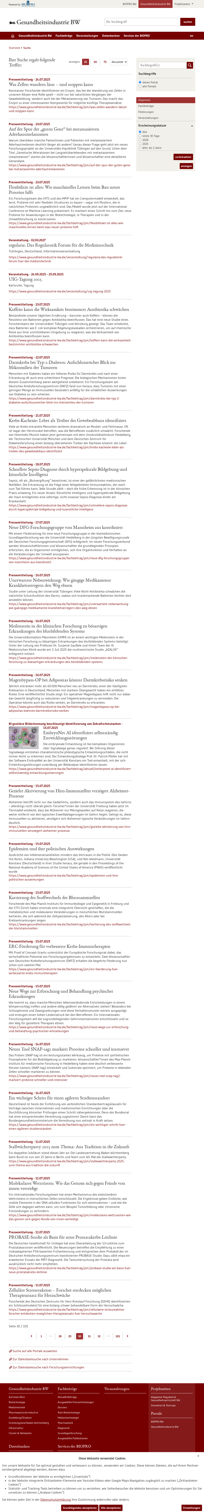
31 (89, 1336)
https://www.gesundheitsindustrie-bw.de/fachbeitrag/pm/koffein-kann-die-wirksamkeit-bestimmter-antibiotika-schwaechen (70, 342)
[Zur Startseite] (45, 21)
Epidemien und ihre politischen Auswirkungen (51, 849)
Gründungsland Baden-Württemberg (29, 1422)
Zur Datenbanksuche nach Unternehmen (41, 1359)
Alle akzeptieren (111, 1508)
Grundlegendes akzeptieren (80, 1508)
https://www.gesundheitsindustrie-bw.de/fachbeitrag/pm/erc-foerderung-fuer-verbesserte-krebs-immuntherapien (64, 971)
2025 (145, 144)
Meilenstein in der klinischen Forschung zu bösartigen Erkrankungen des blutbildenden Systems (58, 629)
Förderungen (146, 112)
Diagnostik (64, 1427)
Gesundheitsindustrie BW (155, 4)
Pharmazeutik (65, 1422)
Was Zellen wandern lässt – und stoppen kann (51, 85)
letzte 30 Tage (151, 136)
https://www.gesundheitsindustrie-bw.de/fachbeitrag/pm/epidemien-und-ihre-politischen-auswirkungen (64, 877)
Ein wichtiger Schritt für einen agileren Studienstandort (59, 1098)
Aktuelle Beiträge (67, 1397)
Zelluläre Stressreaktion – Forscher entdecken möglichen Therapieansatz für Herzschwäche (60, 1293)
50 (96, 62)
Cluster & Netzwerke (20, 1433)
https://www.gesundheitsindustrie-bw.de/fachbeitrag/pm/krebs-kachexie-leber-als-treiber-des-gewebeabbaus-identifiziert (67, 449)
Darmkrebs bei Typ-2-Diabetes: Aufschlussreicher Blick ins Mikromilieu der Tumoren (62, 365)
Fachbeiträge (64, 35)
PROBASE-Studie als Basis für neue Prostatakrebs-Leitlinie (63, 1237)
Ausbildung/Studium (20, 1417)
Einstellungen (191, 1508)
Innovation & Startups (163, 1405)
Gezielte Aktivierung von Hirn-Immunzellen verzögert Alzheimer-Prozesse (69, 794)
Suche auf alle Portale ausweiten (35, 1351)
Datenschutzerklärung (55, 1499)
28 (60, 1336)
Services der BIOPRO (137, 35)
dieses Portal (150, 82)
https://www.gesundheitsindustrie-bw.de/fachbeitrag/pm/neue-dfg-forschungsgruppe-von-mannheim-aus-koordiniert (69, 560)
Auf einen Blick (17, 1397)
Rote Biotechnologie (69, 1412)
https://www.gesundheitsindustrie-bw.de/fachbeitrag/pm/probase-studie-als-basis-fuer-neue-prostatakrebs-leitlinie (70, 1270)
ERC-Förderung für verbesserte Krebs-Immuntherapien (59, 946)
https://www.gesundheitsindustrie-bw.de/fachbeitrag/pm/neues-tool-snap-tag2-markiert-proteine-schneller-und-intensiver (65, 1078)
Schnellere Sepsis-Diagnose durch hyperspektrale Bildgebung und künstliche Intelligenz (68, 472)
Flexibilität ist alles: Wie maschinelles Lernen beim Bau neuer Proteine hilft (64, 190)
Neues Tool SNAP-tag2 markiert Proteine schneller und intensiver (69, 1049)
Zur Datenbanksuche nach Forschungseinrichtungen (48, 1367)
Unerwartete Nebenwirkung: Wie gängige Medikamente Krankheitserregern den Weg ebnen (60, 583)
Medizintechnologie (68, 1417)
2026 (145, 140)
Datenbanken (111, 35)
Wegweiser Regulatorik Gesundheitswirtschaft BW (165, 1398)
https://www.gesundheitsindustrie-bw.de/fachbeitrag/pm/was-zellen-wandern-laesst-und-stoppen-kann (68, 109)
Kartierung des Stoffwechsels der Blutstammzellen (54, 898)
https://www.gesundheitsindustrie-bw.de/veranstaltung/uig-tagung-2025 (60, 291)
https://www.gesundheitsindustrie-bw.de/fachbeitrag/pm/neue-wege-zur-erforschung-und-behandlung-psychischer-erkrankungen (69, 1029)
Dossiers (62, 1407)
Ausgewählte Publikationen (73, 1438)
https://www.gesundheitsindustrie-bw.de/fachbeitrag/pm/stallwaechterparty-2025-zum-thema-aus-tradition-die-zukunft (67, 1163)
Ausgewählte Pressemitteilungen (76, 1402)
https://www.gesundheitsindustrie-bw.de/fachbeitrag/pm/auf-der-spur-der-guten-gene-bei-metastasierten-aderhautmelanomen (70, 167)
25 (86, 62)
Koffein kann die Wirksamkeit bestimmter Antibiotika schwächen (69, 309)
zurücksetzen (183, 157)
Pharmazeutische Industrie (23, 1412)
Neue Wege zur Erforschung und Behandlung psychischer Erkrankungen (61, 994)
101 (118, 1336)
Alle (144, 132)
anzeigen (186, 166)
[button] (190, 125)
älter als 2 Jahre (152, 148)
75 (106, 62)
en (191, 35)
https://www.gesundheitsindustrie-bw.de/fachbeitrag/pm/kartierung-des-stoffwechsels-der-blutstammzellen (70, 926)
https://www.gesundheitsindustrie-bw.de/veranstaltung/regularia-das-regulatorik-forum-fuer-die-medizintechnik (66, 259)
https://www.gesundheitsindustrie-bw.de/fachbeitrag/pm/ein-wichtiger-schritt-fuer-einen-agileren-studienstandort (67, 1127)
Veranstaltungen (87, 35)
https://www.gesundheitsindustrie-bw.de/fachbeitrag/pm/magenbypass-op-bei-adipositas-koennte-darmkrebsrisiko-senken (64, 709)
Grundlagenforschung (70, 1433)
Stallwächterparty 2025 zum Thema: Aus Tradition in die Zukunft (69, 1147)
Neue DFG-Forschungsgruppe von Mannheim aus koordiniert (66, 527)
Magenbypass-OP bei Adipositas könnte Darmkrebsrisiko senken (68, 680)
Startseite (14, 48)
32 (99, 1336)
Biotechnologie (17, 1402)
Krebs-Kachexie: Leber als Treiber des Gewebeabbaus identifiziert (68, 421)
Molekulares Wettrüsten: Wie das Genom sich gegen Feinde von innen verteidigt (67, 1186)
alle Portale (149, 86)
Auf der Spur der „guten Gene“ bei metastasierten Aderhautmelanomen (54, 132)
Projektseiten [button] (183, 4)
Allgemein (144, 100)
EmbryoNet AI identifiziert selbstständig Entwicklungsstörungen (80, 736)
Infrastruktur (16, 1427)
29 (69, 1336)
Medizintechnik (17, 1407)
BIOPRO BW (129, 4)
